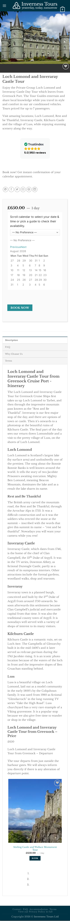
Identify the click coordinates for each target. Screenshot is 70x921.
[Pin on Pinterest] (29, 189)
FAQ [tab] (7, 347)
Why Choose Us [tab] (14, 354)
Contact (17, 909)
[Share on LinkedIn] (34, 189)
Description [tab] (11, 340)
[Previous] (3, 67)
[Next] (12, 67)
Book (35, 858)
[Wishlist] (66, 66)
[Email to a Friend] (23, 189)
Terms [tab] (8, 361)
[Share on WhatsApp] (5, 189)
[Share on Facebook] (11, 189)
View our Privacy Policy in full (35, 911)
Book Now (20, 307)
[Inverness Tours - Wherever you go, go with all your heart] (35, 6)
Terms (53, 909)
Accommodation (38, 909)
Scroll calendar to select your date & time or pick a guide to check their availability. (34, 221)
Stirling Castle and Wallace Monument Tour (35, 848)
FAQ (25, 909)
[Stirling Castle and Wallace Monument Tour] (35, 811)
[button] (4, 6)
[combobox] (22, 240)
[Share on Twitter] (17, 189)
